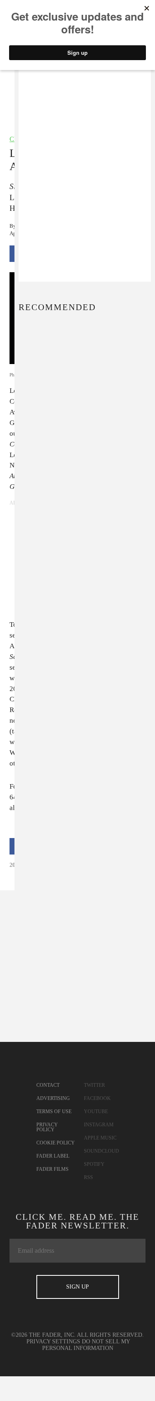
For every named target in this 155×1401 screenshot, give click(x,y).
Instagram (99, 1125)
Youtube (96, 1111)
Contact (48, 1085)
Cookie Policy (55, 1143)
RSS (88, 1177)
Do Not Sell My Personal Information (86, 1344)
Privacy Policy (47, 1127)
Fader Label (52, 1156)
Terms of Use (54, 1111)
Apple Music (100, 1138)
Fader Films (52, 1169)
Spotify (94, 1164)
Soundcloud (101, 1151)
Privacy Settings (53, 1341)
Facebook (97, 1098)
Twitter (94, 1085)
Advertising (53, 1098)
